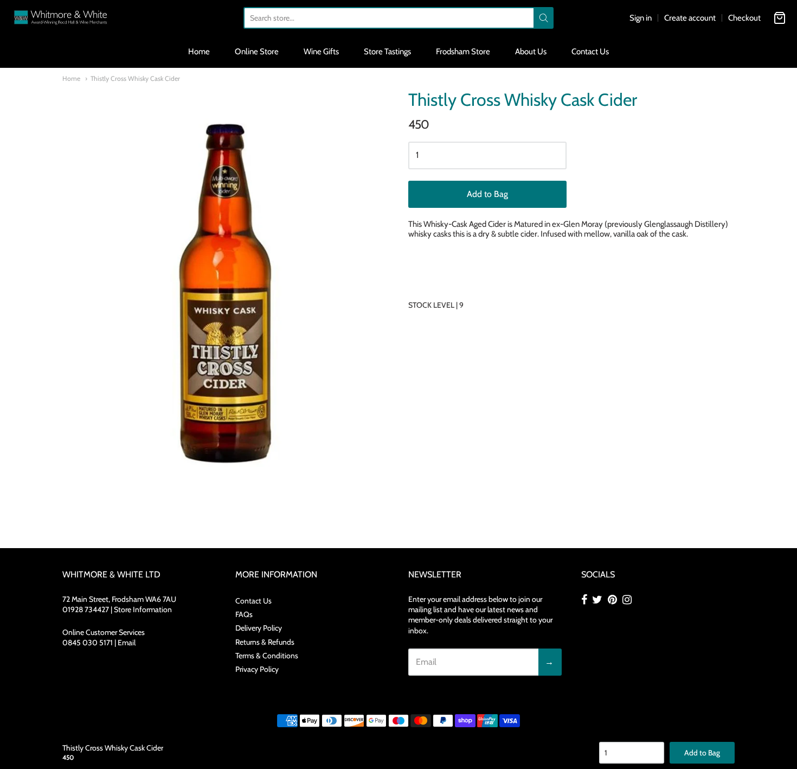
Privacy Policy (257, 669)
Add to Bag (487, 194)
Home (199, 51)
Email (127, 642)
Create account (690, 18)
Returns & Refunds (264, 642)
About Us (531, 51)
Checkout (744, 18)
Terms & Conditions (266, 655)
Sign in (640, 18)
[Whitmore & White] (61, 17)
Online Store (257, 51)
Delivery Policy (258, 628)
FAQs (244, 614)
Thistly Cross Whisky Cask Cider (135, 78)
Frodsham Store (463, 51)
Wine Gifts (321, 51)
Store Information (143, 609)
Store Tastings (387, 51)
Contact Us (590, 51)
